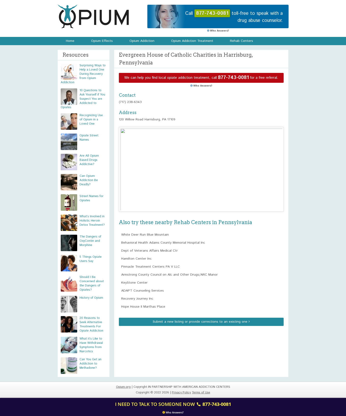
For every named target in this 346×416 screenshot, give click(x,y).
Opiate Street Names (89, 137)
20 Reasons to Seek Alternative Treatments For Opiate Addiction (91, 324)
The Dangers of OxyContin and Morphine (90, 240)
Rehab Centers (241, 41)
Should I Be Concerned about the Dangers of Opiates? (92, 283)
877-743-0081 (233, 77)
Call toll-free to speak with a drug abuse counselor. (234, 17)
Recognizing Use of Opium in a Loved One (91, 119)
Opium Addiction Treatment (192, 41)
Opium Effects (102, 41)
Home (70, 41)
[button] (201, 165)
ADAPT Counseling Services (142, 290)
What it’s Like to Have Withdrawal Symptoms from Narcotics (91, 345)
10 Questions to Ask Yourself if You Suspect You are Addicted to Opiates (83, 99)
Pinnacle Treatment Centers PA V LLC (150, 266)
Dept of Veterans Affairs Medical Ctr (149, 250)
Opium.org (93, 16)
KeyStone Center (134, 282)
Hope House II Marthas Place (143, 306)
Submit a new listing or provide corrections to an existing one (201, 321)
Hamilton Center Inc (136, 258)
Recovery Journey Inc (137, 298)
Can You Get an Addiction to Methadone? (90, 363)
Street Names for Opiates (92, 198)
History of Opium (91, 298)
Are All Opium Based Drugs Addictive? (89, 160)
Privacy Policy (181, 392)
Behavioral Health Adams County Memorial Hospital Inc (163, 242)
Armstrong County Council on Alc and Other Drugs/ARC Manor (169, 274)
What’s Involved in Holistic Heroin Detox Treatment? (92, 220)
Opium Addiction (141, 41)
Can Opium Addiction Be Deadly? (89, 180)
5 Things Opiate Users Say (91, 259)
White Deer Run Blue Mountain (145, 234)
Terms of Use (201, 392)
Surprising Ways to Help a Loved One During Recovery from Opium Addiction (83, 74)
